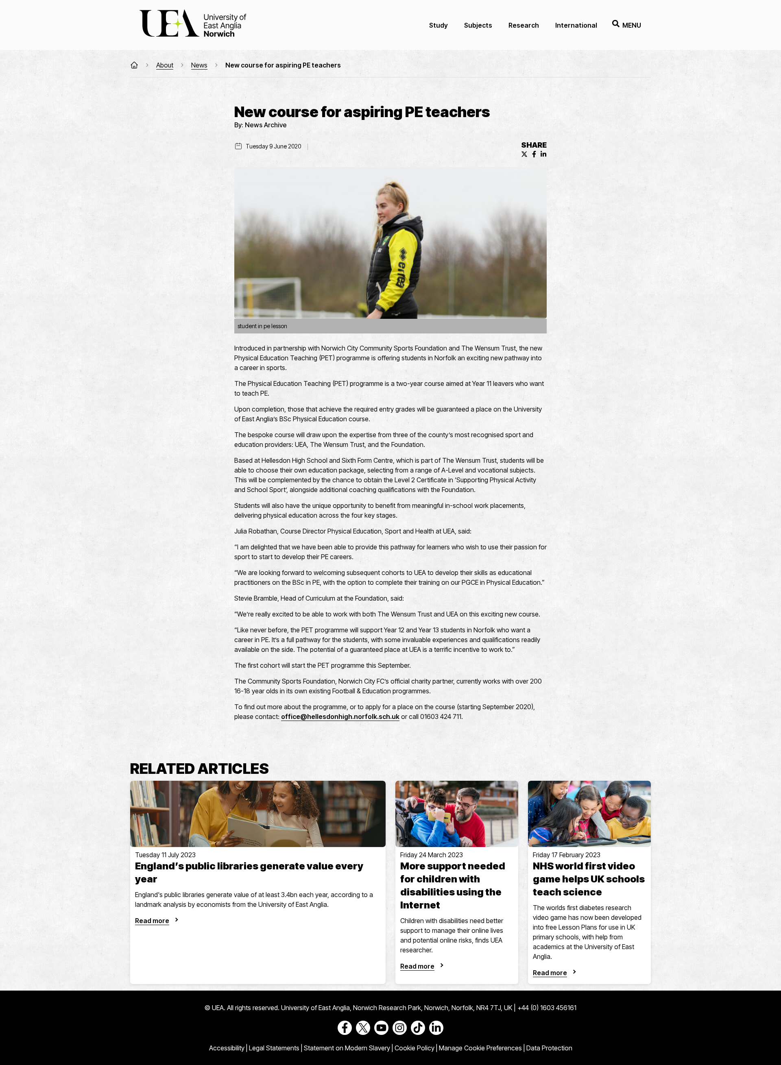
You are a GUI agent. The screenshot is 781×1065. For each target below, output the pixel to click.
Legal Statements (274, 1048)
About (164, 65)
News (199, 65)
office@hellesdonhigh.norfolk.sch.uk (340, 716)
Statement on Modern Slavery (347, 1048)
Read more (152, 921)
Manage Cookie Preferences (480, 1048)
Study (438, 25)
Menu (631, 25)
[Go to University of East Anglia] (193, 25)
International (576, 25)
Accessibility (226, 1048)
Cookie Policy (414, 1048)
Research (523, 25)
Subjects (478, 25)
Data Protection (549, 1048)
